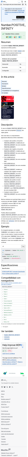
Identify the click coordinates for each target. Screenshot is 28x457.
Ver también (5, 93)
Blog (2, 396)
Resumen (6, 42)
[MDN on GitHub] (2, 387)
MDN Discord (4, 421)
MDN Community (5, 414)
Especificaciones (6, 88)
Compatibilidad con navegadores (10, 90)
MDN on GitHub (5, 424)
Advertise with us (5, 402)
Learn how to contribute (8, 353)
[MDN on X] (7, 387)
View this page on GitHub (8, 362)
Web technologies (6, 431)
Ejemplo (4, 86)
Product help (4, 407)
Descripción (5, 83)
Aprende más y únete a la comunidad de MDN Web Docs (14, 12)
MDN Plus (3, 404)
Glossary (3, 441)
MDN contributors (11, 360)
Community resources (6, 416)
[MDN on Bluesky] (4, 387)
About (2, 394)
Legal (14, 455)
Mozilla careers (5, 399)
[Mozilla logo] (5, 450)
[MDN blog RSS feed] (12, 387)
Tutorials (3, 439)
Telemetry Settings (6, 455)
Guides (3, 436)
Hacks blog (4, 444)
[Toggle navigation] (25, 1)
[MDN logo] (4, 380)
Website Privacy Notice (7, 453)
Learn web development (7, 434)
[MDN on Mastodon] (10, 387)
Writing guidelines (5, 419)
